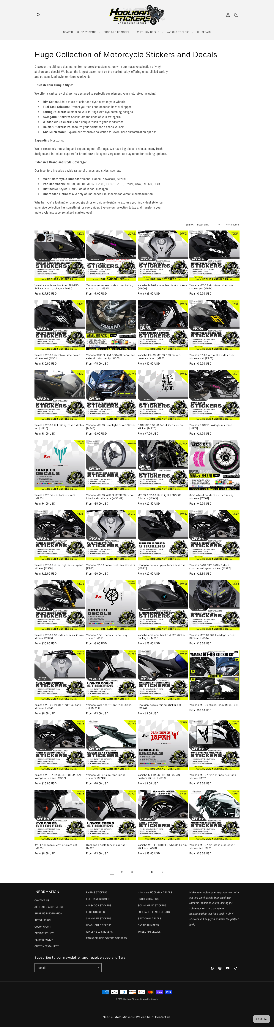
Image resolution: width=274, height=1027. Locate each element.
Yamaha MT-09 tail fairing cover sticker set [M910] (59, 427)
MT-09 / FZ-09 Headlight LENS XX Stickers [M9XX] (159, 497)
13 (152, 872)
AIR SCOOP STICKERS (98, 905)
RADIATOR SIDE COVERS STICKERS (106, 938)
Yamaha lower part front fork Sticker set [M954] (109, 706)
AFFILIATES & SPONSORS (49, 907)
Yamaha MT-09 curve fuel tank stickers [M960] (162, 287)
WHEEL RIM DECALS (149, 931)
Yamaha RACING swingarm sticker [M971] (210, 427)
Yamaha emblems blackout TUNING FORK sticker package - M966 (56, 287)
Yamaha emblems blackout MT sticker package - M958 (161, 637)
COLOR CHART (42, 926)
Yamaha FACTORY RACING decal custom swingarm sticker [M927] (210, 567)
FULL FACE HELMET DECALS (154, 912)
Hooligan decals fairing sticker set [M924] (159, 706)
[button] (38, 15)
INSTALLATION (42, 920)
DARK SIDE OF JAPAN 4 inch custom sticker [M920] (160, 427)
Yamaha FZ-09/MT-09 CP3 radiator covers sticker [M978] (160, 357)
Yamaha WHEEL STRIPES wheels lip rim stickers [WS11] (162, 846)
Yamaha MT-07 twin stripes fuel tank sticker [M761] (212, 776)
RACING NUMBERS (148, 925)
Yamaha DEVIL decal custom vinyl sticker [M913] (107, 637)
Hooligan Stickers (131, 999)
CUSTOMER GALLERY (46, 946)
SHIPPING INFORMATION (48, 913)
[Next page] (162, 872)
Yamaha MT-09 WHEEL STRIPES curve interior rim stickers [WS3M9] (110, 497)
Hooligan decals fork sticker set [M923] (106, 846)
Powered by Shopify (149, 999)
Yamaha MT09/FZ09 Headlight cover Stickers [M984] (212, 637)
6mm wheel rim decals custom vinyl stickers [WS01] (211, 497)
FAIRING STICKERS (97, 892)
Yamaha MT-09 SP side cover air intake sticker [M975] (59, 637)
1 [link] (112, 872)
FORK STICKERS (95, 912)
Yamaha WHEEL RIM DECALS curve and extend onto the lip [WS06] (110, 357)
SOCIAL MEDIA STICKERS (152, 905)
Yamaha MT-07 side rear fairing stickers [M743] (106, 776)
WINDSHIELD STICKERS (99, 931)
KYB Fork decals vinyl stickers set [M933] (55, 846)
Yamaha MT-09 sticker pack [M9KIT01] (213, 704)
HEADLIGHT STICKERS (99, 925)
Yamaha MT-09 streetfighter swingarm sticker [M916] (58, 567)
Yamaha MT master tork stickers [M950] (54, 497)
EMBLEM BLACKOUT (149, 899)
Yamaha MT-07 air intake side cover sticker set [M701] (211, 846)
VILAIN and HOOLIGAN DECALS (155, 892)
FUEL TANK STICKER (97, 899)
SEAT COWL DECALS (149, 918)
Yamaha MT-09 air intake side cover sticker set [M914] (212, 287)
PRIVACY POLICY (44, 933)
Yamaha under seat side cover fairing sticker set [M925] (109, 287)
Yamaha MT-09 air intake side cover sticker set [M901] (57, 357)
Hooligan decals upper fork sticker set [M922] (162, 567)
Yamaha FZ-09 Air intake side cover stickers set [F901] (211, 357)
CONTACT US (41, 900)
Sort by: (189, 224)
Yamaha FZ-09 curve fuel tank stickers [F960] (110, 567)
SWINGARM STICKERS (98, 918)
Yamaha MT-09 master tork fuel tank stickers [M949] (57, 706)
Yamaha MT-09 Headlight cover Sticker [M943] (111, 427)
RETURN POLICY (43, 939)
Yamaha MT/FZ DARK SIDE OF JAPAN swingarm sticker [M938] (57, 776)
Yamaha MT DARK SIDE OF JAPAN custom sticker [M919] (159, 776)
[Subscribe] (97, 967)
